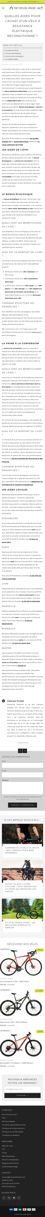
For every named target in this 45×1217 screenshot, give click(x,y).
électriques (21, 142)
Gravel (4, 1153)
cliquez (22, 666)
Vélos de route (7, 1146)
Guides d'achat (22, 743)
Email (4, 771)
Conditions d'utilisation (11, 1135)
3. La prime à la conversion (13, 56)
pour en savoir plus (21, 643)
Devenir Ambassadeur (10, 1160)
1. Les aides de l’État (10, 50)
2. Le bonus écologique (12, 53)
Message (5, 780)
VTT (3, 1149)
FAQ (3, 1118)
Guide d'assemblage (10, 1167)
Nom (4, 761)
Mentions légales (8, 1121)
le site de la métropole (31, 601)
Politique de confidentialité (12, 1132)
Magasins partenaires (10, 1163)
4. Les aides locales (10, 59)
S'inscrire (21, 1095)
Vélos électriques (8, 1156)
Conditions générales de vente (14, 1125)
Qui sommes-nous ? (10, 1114)
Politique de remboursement (13, 1128)
